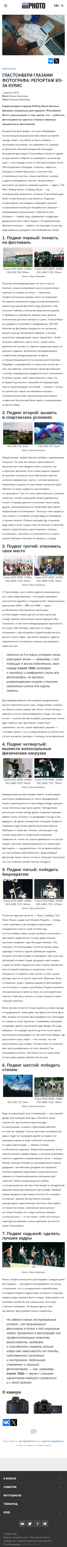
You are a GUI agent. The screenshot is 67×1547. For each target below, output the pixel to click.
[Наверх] (62, 1535)
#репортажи (9, 68)
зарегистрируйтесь (53, 1441)
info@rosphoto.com (31, 1544)
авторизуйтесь (27, 1441)
